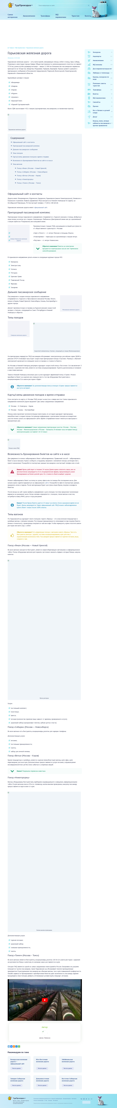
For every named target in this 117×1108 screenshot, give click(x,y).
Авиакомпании (29, 16)
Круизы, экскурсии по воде (102, 78)
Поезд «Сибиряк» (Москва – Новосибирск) (32, 172)
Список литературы (39, 1100)
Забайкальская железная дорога (68, 1060)
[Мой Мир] (16, 1046)
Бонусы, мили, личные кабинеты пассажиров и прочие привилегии (102, 123)
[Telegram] (9, 1046)
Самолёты (102, 102)
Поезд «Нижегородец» (25, 179)
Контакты (74, 1098)
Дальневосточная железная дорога (42, 1080)
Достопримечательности (102, 69)
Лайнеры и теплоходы (102, 73)
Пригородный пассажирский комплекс (26, 146)
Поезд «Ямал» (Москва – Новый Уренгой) (31, 168)
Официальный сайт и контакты (24, 142)
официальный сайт (40, 207)
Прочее (102, 106)
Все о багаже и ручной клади (102, 111)
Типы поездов (18, 153)
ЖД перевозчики (60, 15)
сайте (47, 483)
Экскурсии (102, 52)
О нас (45, 1100)
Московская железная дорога (71, 310)
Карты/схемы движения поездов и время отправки (31, 157)
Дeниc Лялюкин (44, 1038)
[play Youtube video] (45, 1000)
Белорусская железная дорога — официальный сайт (18, 1061)
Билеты (88, 16)
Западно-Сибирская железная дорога (17, 1080)
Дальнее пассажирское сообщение (25, 149)
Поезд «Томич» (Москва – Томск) (29, 183)
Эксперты (55, 1100)
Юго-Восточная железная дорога (42, 1060)
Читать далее (16, 1068)
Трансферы (45, 16)
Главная (12, 48)
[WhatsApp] (19, 1046)
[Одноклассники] (14, 1046)
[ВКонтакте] (11, 1046)
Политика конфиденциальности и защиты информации (48, 1098)
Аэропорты (102, 56)
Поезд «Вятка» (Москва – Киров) (29, 175)
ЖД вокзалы (102, 65)
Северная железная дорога (19, 335)
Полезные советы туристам (102, 84)
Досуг (102, 117)
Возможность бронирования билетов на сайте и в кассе (33, 160)
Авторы (50, 1100)
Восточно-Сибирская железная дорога (69, 1080)
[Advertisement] (58, 33)
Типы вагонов (17, 164)
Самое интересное (12, 15)
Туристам (75, 16)
